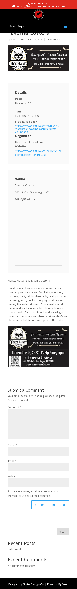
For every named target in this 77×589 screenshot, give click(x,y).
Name (12, 445)
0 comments (53, 39)
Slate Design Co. (33, 584)
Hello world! (14, 549)
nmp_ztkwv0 (18, 39)
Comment (14, 407)
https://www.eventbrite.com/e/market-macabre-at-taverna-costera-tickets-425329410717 (37, 129)
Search (63, 532)
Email (12, 460)
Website (12, 476)
